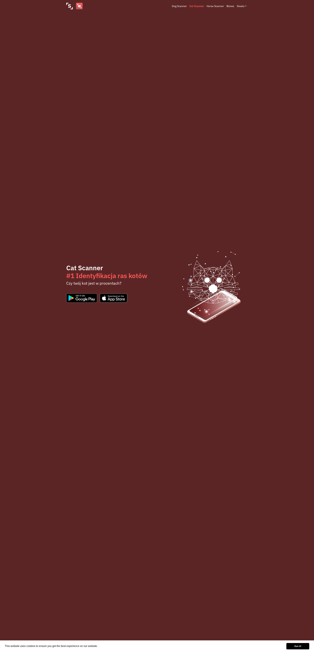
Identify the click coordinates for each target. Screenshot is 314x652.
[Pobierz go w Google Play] (81, 298)
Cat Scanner (196, 6)
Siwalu (240, 6)
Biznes (230, 6)
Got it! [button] (297, 646)
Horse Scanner (215, 6)
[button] (98, 646)
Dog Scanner (179, 6)
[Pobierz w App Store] (113, 298)
